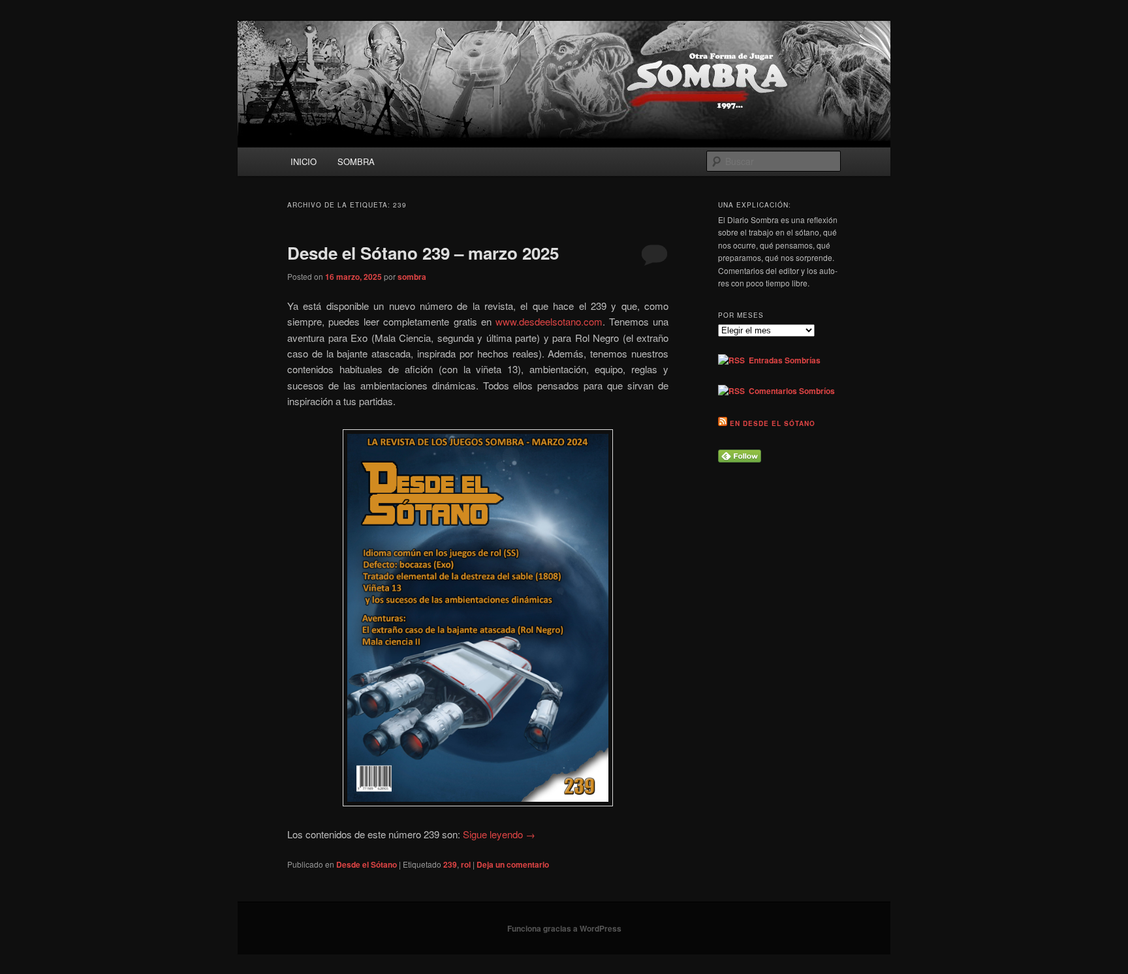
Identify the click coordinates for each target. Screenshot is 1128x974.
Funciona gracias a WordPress (564, 928)
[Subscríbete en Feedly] (739, 459)
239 (450, 864)
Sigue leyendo (499, 834)
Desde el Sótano (366, 864)
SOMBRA (356, 161)
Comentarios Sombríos (790, 391)
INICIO (303, 161)
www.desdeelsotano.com (549, 321)
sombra (412, 276)
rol (466, 864)
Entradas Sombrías (783, 360)
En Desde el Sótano (772, 423)
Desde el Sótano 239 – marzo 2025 (423, 253)
